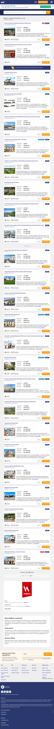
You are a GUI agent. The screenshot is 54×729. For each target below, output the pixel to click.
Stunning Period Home (10, 357)
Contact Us (44, 675)
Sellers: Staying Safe (46, 670)
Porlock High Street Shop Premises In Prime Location (18, 44)
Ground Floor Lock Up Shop (11, 444)
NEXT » (31, 576)
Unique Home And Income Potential (13, 509)
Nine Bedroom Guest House (11, 182)
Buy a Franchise (4, 670)
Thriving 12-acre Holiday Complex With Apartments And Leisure (21, 161)
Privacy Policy (30, 659)
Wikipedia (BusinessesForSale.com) (47, 678)
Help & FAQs (45, 668)
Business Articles (25, 670)
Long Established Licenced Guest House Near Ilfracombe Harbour (21, 203)
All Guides (24, 668)
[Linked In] (4, 692)
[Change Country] (36, 2)
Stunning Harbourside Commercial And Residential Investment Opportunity (24, 225)
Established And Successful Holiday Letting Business (18, 271)
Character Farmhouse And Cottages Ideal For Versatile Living (20, 401)
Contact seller (45, 39)
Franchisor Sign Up (15, 672)
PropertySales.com (4, 720)
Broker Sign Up (14, 670)
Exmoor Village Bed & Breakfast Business (15, 293)
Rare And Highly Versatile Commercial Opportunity (17, 23)
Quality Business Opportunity (12, 314)
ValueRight (34, 670)
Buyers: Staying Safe (46, 672)
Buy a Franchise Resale (4, 673)
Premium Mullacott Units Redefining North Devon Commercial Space (22, 116)
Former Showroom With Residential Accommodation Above (19, 379)
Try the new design (45, 6)
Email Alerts (3, 679)
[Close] (52, 6)
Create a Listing (14, 668)
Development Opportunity (11, 423)
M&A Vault (34, 668)
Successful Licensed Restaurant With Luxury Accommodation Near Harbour (24, 336)
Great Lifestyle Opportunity (11, 530)
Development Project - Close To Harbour (14, 551)
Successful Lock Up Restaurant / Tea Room (15, 139)
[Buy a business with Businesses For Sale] (7, 2)
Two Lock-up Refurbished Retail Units (14, 466)
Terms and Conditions (5, 710)
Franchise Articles (25, 672)
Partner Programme (5, 724)
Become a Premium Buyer (5, 677)
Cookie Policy (3, 714)
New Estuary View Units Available (13, 94)
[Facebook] (7, 692)
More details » (45, 36)
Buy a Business (4, 668)
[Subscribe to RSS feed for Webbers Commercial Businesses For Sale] (10, 692)
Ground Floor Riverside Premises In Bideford (15, 250)
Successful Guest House (10, 72)
